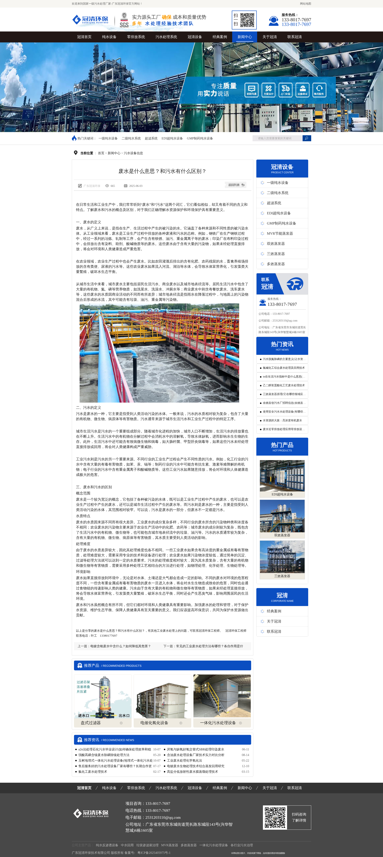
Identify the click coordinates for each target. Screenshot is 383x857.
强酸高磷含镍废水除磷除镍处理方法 (103, 755)
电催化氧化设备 (154, 723)
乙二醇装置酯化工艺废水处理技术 (284, 385)
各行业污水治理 (242, 845)
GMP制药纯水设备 (200, 138)
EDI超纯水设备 (172, 138)
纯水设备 (109, 37)
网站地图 (305, 3)
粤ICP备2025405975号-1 (154, 852)
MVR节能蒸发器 (280, 233)
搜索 (307, 138)
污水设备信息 (133, 153)
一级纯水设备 (108, 138)
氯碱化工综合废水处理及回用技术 (284, 367)
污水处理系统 (166, 37)
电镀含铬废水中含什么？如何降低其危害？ (120, 646)
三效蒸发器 (276, 254)
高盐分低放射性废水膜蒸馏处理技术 (192, 771)
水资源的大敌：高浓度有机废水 (282, 420)
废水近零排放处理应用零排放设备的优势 (284, 430)
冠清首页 (84, 37)
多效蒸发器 (276, 264)
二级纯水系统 (131, 138)
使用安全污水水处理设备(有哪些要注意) (284, 413)
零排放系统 (136, 37)
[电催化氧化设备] (162, 703)
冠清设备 (195, 37)
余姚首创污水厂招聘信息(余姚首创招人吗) (284, 404)
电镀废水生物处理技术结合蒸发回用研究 (195, 766)
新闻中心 (245, 37)
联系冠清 (294, 37)
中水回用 (127, 845)
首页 (101, 153)
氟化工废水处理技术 (92, 771)
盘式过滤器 (91, 723)
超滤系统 (151, 138)
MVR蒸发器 (169, 845)
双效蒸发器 (276, 244)
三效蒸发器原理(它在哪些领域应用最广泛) (284, 395)
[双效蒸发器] (282, 516)
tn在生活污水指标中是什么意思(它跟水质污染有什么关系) (284, 378)
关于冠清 (270, 37)
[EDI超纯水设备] (282, 475)
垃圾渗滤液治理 (147, 845)
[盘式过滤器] (102, 700)
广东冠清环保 (92, 185)
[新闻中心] (236, 186)
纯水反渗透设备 (107, 845)
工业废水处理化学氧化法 (184, 760)
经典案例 (220, 37)
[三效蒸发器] (282, 557)
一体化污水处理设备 (218, 723)
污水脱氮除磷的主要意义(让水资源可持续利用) (284, 360)
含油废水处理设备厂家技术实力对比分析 (195, 755)
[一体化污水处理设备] (222, 696)
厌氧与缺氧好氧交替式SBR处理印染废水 (195, 749)
